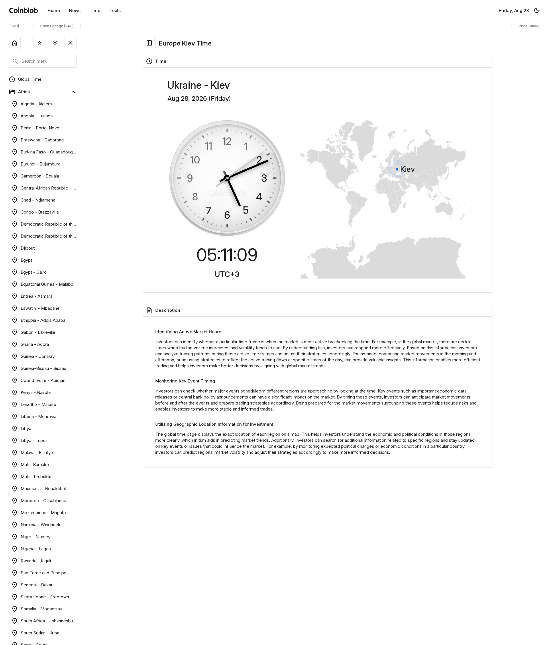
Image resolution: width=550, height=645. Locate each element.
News (74, 10)
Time (95, 10)
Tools (115, 10)
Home (54, 10)
